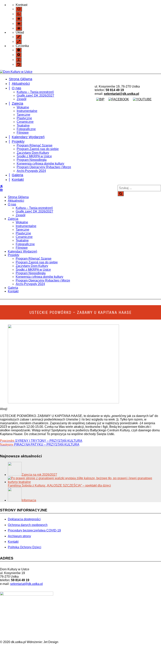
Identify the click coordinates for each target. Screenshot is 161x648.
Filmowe (23, 132)
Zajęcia (17, 103)
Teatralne (23, 125)
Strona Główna (20, 79)
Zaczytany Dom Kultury (33, 152)
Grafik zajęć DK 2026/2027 (35, 95)
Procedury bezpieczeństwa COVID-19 (34, 530)
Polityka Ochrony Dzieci (24, 547)
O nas (16, 88)
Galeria (17, 175)
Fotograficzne (26, 129)
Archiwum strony (19, 536)
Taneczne (23, 114)
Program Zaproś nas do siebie (38, 149)
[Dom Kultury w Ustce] (16, 71)
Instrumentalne (27, 111)
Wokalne (23, 107)
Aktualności (21, 84)
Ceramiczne (25, 121)
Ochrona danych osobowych (28, 525)
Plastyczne (24, 118)
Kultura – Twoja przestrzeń (35, 92)
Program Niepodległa (32, 159)
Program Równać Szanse (34, 145)
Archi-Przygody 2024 (31, 170)
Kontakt (18, 180)
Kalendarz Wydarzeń (28, 137)
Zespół (21, 99)
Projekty (18, 142)
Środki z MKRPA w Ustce (34, 156)
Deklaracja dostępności (24, 519)
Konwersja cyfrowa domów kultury (40, 163)
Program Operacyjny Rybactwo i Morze (44, 167)
